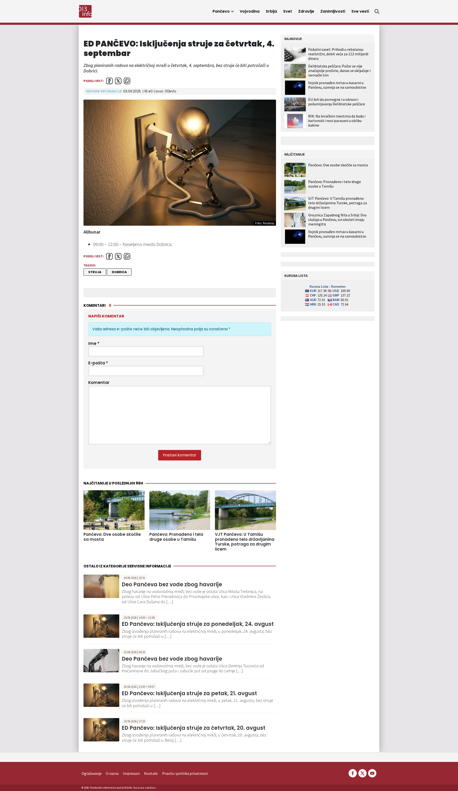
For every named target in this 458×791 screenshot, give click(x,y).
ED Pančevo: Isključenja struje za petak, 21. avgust (189, 693)
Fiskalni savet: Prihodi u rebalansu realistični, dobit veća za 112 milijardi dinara (338, 54)
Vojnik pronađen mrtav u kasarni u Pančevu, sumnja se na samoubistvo (337, 85)
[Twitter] (362, 773)
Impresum (131, 773)
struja (94, 272)
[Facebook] (353, 773)
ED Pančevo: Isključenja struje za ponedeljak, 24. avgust (198, 624)
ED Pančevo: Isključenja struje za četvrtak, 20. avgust (193, 728)
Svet (287, 11)
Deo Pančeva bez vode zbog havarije (172, 584)
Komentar (98, 382)
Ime (93, 343)
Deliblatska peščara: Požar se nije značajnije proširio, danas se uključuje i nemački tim (339, 70)
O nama (112, 773)
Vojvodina (250, 11)
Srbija (271, 11)
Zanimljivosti (332, 11)
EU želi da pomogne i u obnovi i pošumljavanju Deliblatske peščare (336, 101)
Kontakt (151, 773)
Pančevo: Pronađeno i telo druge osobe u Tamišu (176, 537)
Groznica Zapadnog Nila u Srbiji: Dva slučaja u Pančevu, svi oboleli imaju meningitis (337, 219)
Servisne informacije (104, 91)
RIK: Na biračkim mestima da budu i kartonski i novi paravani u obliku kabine (336, 121)
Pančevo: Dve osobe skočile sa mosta (112, 537)
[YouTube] (371, 773)
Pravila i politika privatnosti (185, 773)
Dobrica (119, 272)
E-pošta (98, 363)
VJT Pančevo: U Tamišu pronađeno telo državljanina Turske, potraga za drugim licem (244, 541)
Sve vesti (360, 11)
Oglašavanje (92, 773)
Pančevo (221, 11)
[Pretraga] (377, 11)
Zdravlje (306, 11)
